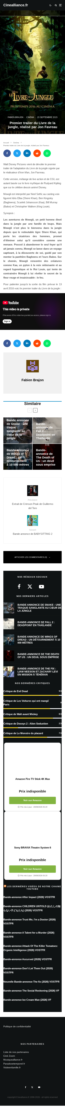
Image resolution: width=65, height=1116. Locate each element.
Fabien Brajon (15, 117)
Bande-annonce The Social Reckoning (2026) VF (31, 990)
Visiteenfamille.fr (12, 1067)
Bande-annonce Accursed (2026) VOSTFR (27, 959)
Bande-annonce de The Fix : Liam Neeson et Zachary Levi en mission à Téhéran (38, 671)
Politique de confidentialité (17, 1026)
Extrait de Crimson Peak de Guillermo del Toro (32, 504)
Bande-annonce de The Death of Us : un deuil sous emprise (38, 656)
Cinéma (30, 117)
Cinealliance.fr (15, 5)
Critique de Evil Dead (15, 691)
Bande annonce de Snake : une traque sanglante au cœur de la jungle (40, 607)
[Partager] (7, 153)
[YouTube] (39, 1087)
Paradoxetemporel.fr (14, 1063)
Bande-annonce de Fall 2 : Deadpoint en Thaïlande (36, 624)
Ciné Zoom (9, 1056)
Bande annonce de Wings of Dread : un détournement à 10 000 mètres (39, 639)
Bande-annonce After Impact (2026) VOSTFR (29, 897)
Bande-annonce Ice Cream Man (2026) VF (27, 999)
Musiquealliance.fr (12, 1059)
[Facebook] (25, 1087)
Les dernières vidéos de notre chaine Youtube (34, 887)
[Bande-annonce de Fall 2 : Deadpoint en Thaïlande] (47, 430)
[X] (32, 1087)
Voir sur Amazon (32, 800)
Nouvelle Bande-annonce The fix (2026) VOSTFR (31, 981)
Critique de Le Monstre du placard (23, 733)
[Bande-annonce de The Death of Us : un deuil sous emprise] (47, 457)
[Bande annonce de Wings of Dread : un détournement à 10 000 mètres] (17, 457)
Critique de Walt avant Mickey (20, 714)
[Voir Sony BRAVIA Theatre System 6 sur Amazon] (32, 828)
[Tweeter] (17, 153)
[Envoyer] (37, 153)
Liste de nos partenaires (16, 1052)
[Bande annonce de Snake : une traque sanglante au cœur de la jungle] (17, 430)
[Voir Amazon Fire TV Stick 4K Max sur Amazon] (32, 760)
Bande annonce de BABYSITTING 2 (32, 532)
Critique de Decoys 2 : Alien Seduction (25, 723)
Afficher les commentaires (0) (30, 557)
